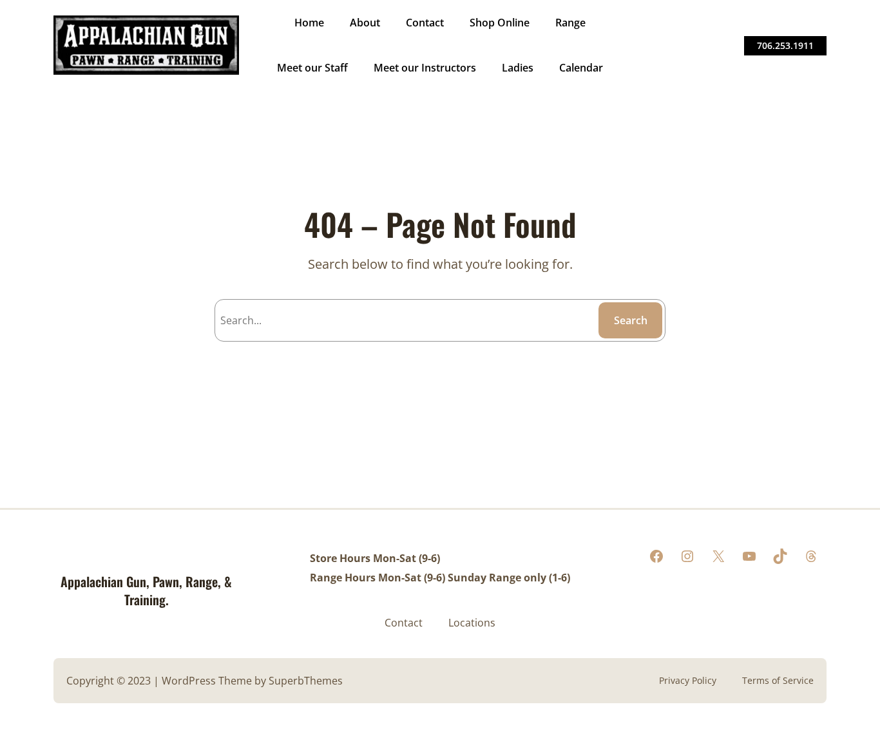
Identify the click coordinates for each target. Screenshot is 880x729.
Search (630, 320)
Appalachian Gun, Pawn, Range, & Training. (146, 590)
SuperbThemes (306, 681)
